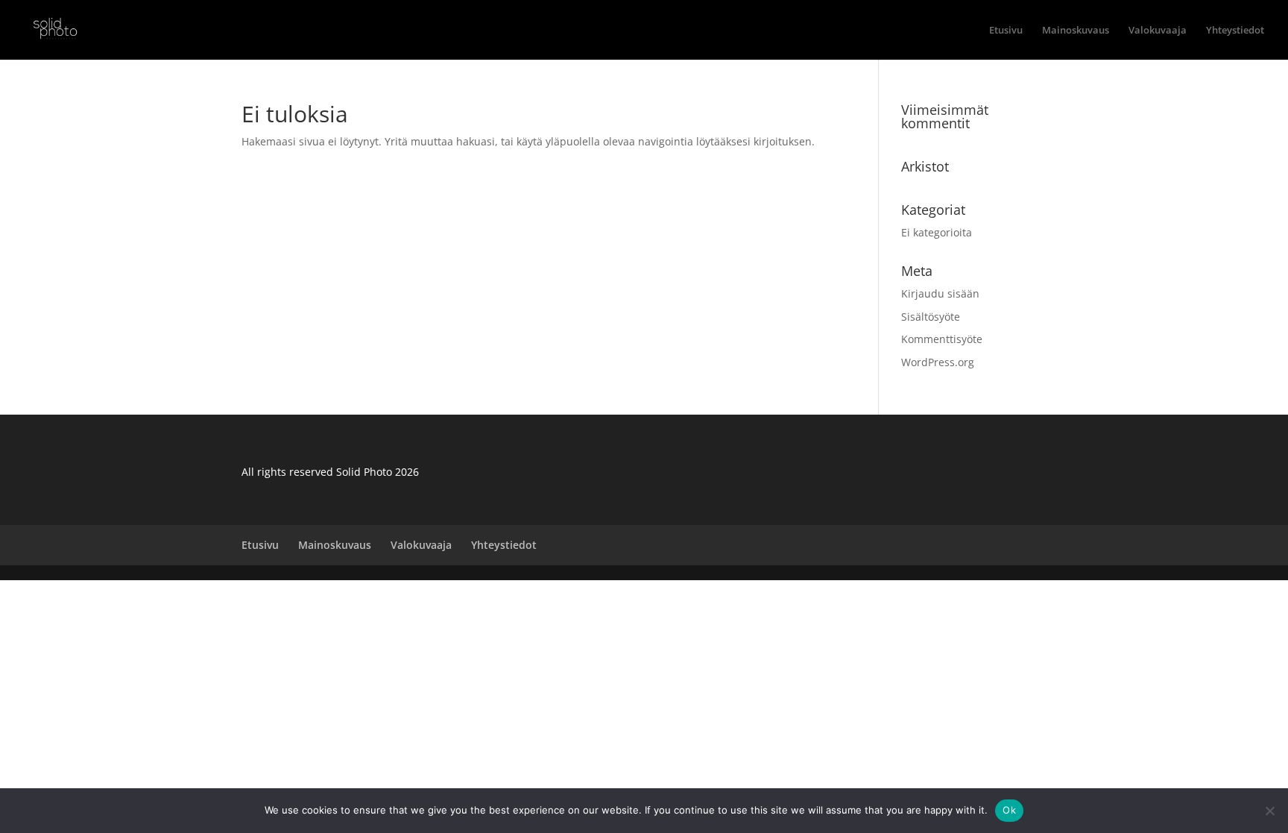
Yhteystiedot (1235, 31)
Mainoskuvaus (1075, 31)
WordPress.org (937, 362)
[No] (1269, 810)
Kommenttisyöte (941, 339)
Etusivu (1006, 31)
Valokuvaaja (1157, 31)
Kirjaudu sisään (940, 293)
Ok (1009, 810)
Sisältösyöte (930, 316)
